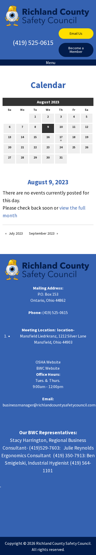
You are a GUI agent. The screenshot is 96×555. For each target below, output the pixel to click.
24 (60, 147)
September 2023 (42, 233)
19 (86, 137)
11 (73, 127)
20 (9, 147)
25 (73, 147)
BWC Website (48, 368)
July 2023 (16, 233)
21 (22, 147)
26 (86, 147)
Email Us (76, 33)
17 (60, 137)
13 (9, 137)
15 (35, 137)
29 (35, 157)
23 (47, 147)
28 (22, 157)
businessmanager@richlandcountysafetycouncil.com (49, 404)
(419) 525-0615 (33, 42)
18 (73, 137)
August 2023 (48, 101)
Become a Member (76, 50)
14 (22, 137)
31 (60, 157)
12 (86, 127)
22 (35, 147)
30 (47, 157)
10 (60, 127)
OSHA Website (48, 362)
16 (47, 137)
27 (9, 157)
